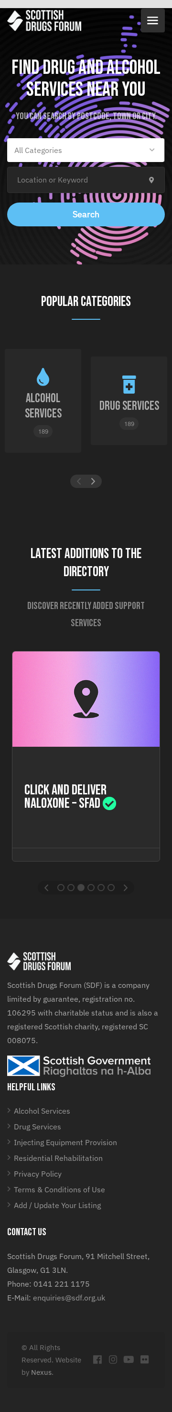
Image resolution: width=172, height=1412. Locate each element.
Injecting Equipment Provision (65, 1142)
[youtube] (129, 1360)
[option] (86, 756)
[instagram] (113, 1360)
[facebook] (97, 1360)
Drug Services (37, 1126)
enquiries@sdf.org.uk (69, 1297)
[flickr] (144, 1360)
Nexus (41, 1372)
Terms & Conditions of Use (59, 1189)
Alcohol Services (42, 1111)
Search (86, 214)
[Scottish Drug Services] (44, 20)
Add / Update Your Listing (57, 1205)
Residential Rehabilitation (58, 1158)
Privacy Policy (38, 1173)
